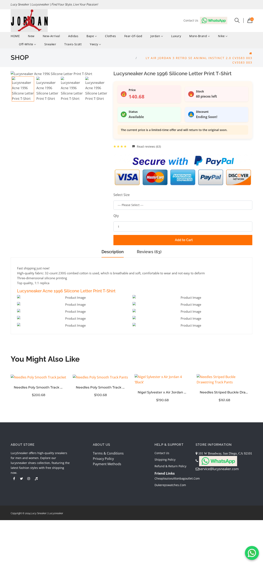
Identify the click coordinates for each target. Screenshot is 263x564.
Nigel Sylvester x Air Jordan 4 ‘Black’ (162, 392)
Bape (91, 36)
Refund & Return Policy (170, 466)
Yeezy (94, 44)
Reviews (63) (149, 251)
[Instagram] (28, 478)
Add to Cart (184, 240)
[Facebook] (14, 478)
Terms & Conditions (108, 453)
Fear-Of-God (133, 36)
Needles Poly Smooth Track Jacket (38, 387)
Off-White (26, 44)
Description (113, 251)
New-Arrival (51, 36)
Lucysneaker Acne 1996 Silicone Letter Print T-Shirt (66, 290)
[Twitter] (21, 478)
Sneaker (50, 44)
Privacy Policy (103, 458)
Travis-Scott (73, 44)
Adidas (73, 36)
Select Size (121, 195)
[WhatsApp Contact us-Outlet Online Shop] (252, 553)
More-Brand (198, 36)
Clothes (110, 36)
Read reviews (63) (148, 146)
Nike (222, 36)
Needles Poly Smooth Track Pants (101, 387)
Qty (116, 215)
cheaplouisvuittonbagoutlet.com (177, 478)
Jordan (155, 36)
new (31, 36)
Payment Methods (107, 464)
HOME (15, 36)
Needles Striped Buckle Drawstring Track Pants (224, 392)
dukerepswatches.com (170, 485)
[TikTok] (36, 478)
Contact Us (162, 453)
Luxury (176, 36)
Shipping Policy (165, 459)
